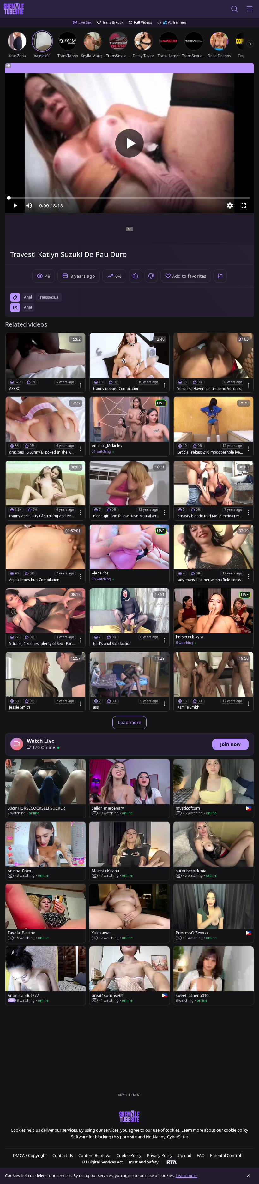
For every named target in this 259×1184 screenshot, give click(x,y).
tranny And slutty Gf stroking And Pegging (41, 516)
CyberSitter (177, 1136)
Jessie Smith (19, 707)
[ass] (129, 681)
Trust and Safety (143, 1162)
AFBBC (14, 388)
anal (28, 297)
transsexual (48, 297)
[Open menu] (249, 9)
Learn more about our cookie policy (214, 1130)
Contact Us (62, 1155)
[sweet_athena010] (213, 975)
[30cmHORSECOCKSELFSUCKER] (45, 788)
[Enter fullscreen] (244, 205)
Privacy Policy (159, 1155)
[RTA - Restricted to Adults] (172, 1162)
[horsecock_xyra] (213, 618)
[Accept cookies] (248, 1175)
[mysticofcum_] (213, 788)
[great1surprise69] (129, 975)
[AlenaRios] (129, 554)
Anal (28, 307)
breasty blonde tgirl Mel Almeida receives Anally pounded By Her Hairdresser (210, 516)
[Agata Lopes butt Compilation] (45, 554)
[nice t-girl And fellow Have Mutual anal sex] (129, 490)
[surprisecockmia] (213, 851)
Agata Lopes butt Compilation (34, 580)
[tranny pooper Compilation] (129, 362)
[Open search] (234, 9)
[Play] (129, 143)
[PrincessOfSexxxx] (213, 913)
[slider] (129, 198)
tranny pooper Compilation (116, 388)
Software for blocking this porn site (104, 1136)
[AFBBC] (45, 362)
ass (96, 707)
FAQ (201, 1155)
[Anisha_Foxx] (45, 851)
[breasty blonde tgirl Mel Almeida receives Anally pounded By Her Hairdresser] (213, 490)
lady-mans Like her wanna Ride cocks (209, 580)
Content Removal (94, 1155)
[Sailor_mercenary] (129, 788)
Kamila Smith (188, 707)
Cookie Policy (129, 1155)
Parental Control (225, 1155)
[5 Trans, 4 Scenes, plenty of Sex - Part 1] (45, 618)
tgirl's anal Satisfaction (112, 644)
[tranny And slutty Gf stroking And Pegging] (45, 490)
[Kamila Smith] (213, 681)
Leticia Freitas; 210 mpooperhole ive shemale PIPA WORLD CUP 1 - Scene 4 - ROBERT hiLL (210, 452)
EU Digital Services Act (102, 1162)
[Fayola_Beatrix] (45, 913)
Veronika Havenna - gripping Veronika (209, 388)
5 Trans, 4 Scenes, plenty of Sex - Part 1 (41, 644)
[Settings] (230, 205)
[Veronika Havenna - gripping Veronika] (213, 362)
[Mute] (29, 205)
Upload (184, 1155)
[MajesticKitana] (129, 851)
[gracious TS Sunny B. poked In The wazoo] (45, 426)
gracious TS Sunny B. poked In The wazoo (42, 452)
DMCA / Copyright (30, 1155)
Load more (129, 722)
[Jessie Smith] (45, 681)
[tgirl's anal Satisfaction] (129, 618)
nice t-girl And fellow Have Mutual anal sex (126, 516)
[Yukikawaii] (129, 913)
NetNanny (155, 1136)
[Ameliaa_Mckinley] (129, 426)
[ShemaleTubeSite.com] (14, 9)
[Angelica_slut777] (45, 975)
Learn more (186, 1175)
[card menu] (80, 385)
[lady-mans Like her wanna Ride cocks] (213, 554)
